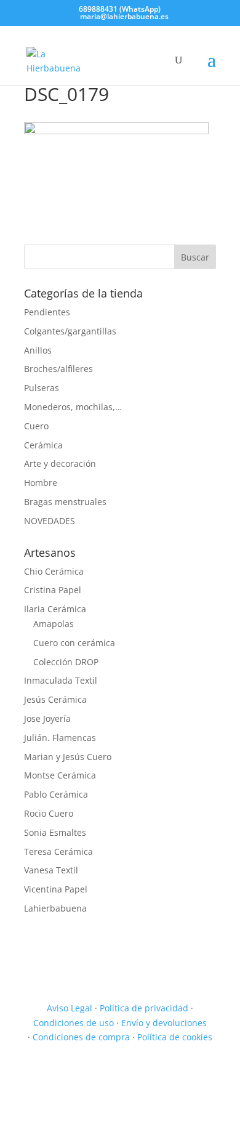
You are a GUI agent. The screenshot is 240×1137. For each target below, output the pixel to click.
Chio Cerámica (54, 571)
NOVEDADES (49, 521)
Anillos (38, 350)
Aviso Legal (69, 1008)
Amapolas (53, 623)
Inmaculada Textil (60, 680)
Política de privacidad (144, 1008)
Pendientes (47, 312)
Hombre (40, 482)
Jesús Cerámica (55, 699)
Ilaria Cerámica (55, 609)
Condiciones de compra (81, 1037)
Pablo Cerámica (56, 794)
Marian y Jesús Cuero (67, 757)
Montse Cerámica (60, 775)
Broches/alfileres (58, 368)
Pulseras (41, 388)
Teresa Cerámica (58, 851)
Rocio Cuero (48, 813)
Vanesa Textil (51, 870)
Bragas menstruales (65, 502)
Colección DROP (65, 662)
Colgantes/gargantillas (70, 331)
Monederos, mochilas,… (73, 407)
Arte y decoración (60, 463)
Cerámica (43, 445)
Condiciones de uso (73, 1023)
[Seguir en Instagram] (206, 1073)
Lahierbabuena (55, 908)
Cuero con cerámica (74, 643)
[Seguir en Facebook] (181, 1073)
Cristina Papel (52, 590)
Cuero (36, 426)
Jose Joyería (47, 718)
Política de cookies (174, 1037)
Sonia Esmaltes (55, 832)
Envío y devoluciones (164, 1023)
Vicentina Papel (55, 889)
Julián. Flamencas (60, 737)
